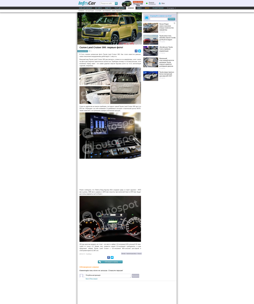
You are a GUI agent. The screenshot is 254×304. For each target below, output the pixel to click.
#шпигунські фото (132, 253)
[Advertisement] (110, 174)
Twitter (139, 51)
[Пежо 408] (131, 3)
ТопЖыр (88, 254)
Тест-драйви (119, 8)
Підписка (171, 19)
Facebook (136, 51)
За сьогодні (90, 11)
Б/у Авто (98, 8)
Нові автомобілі (85, 8)
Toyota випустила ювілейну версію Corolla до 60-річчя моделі (167, 37)
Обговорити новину (111, 262)
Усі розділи (170, 8)
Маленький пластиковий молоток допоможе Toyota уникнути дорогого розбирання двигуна (166, 62)
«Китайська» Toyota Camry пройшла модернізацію (166, 49)
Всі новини (107, 11)
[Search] (116, 3)
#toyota (124, 253)
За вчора (98, 11)
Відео (139, 8)
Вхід (87, 279)
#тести (139, 253)
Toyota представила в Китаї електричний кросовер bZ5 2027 (166, 74)
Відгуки (108, 8)
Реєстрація (93, 279)
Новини (131, 8)
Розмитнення (158, 8)
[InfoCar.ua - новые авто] (87, 3)
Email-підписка (117, 11)
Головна (81, 11)
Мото (147, 8)
